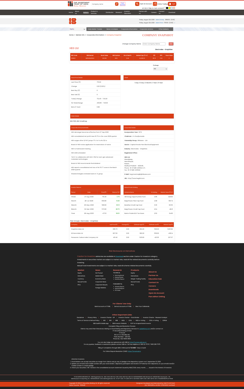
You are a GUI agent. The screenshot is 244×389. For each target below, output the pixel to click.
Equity (80, 273)
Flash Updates (122, 4)
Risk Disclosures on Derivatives (122, 251)
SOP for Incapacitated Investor (140, 323)
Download (119, 256)
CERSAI (164, 320)
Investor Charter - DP (108, 317)
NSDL (123, 320)
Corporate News (100, 282)
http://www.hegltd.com (136, 178)
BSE (74, 23)
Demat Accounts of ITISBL (123, 306)
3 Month (148, 83)
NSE (74, 20)
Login (173, 4)
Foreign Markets (100, 288)
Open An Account (146, 4)
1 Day (136, 83)
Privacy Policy (92, 317)
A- (147, 8)
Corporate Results (101, 285)
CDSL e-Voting (154, 320)
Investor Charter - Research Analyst (155, 317)
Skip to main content (156, 8)
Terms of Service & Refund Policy (88, 320)
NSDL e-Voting (140, 320)
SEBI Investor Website (119, 323)
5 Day (142, 83)
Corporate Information (95, 35)
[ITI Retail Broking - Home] (79, 4)
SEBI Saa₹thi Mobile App (101, 323)
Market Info (80, 35)
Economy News (100, 279)
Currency (81, 279)
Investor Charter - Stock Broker (129, 317)
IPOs (79, 285)
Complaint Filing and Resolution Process (122, 326)
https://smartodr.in (134, 351)
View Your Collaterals (142, 306)
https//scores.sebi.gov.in (138, 342)
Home (71, 35)
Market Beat (99, 276)
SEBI (116, 320)
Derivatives (81, 276)
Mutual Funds (82, 282)
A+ (143, 8)
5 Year (160, 83)
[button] (165, 8)
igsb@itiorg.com (145, 329)
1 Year (154, 83)
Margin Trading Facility (138, 279)
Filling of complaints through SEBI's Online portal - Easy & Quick (122, 348)
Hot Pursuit (99, 273)
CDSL (130, 320)
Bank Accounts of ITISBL (102, 306)
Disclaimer (80, 317)
